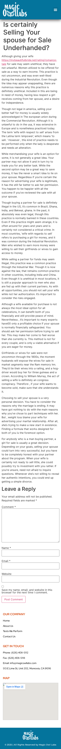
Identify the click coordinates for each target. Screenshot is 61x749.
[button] (55, 9)
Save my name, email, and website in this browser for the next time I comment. (27, 591)
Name (6, 548)
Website (6, 574)
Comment (9, 507)
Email (6, 561)
